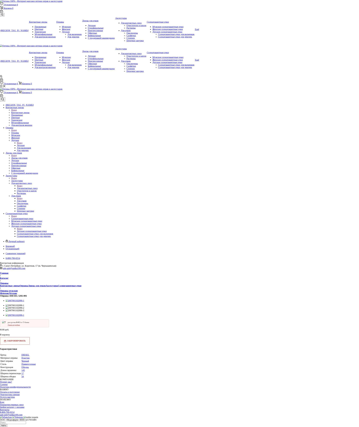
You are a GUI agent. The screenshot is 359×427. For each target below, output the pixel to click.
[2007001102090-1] (15, 300)
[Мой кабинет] (1, 12)
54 (22, 376)
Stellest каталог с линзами (12, 407)
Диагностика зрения (9, 394)
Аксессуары (17, 180)
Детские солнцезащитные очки (32, 231)
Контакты (4, 409)
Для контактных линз (27, 188)
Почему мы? (6, 382)
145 (23, 370)
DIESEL (25, 355)
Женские (4, 293)
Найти (3, 425)
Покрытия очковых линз (12, 404)
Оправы (15, 133)
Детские (21, 145)
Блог (2, 402)
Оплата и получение (10, 392)
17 (22, 373)
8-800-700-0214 (7, 412)
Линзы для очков (19, 158)
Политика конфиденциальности (15, 387)
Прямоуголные (28, 364)
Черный (25, 361)
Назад (14, 110)
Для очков (22, 201)
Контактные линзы (20, 112)
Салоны (4, 384)
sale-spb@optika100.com (14, 268)
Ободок (25, 367)
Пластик (25, 358)
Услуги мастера (7, 397)
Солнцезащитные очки (22, 218)
